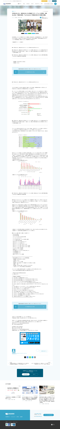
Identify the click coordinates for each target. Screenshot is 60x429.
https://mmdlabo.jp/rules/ (18, 324)
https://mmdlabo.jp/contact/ (21, 272)
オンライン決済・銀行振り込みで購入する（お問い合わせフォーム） (23, 270)
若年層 (19, 17)
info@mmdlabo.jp (39, 416)
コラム (24, 3)
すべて (41, 3)
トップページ (4, 6)
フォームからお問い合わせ (48, 414)
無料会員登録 (26, 374)
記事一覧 (18, 416)
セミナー (32, 3)
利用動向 (16, 17)
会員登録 (21, 416)
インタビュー (28, 3)
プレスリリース (37, 3)
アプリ (13, 17)
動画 (21, 17)
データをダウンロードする (30, 72)
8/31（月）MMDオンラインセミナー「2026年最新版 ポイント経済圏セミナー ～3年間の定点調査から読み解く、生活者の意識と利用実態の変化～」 (30, 398)
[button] (54, 384)
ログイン (34, 374)
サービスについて (13, 416)
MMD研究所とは (8, 416)
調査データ (19, 3)
